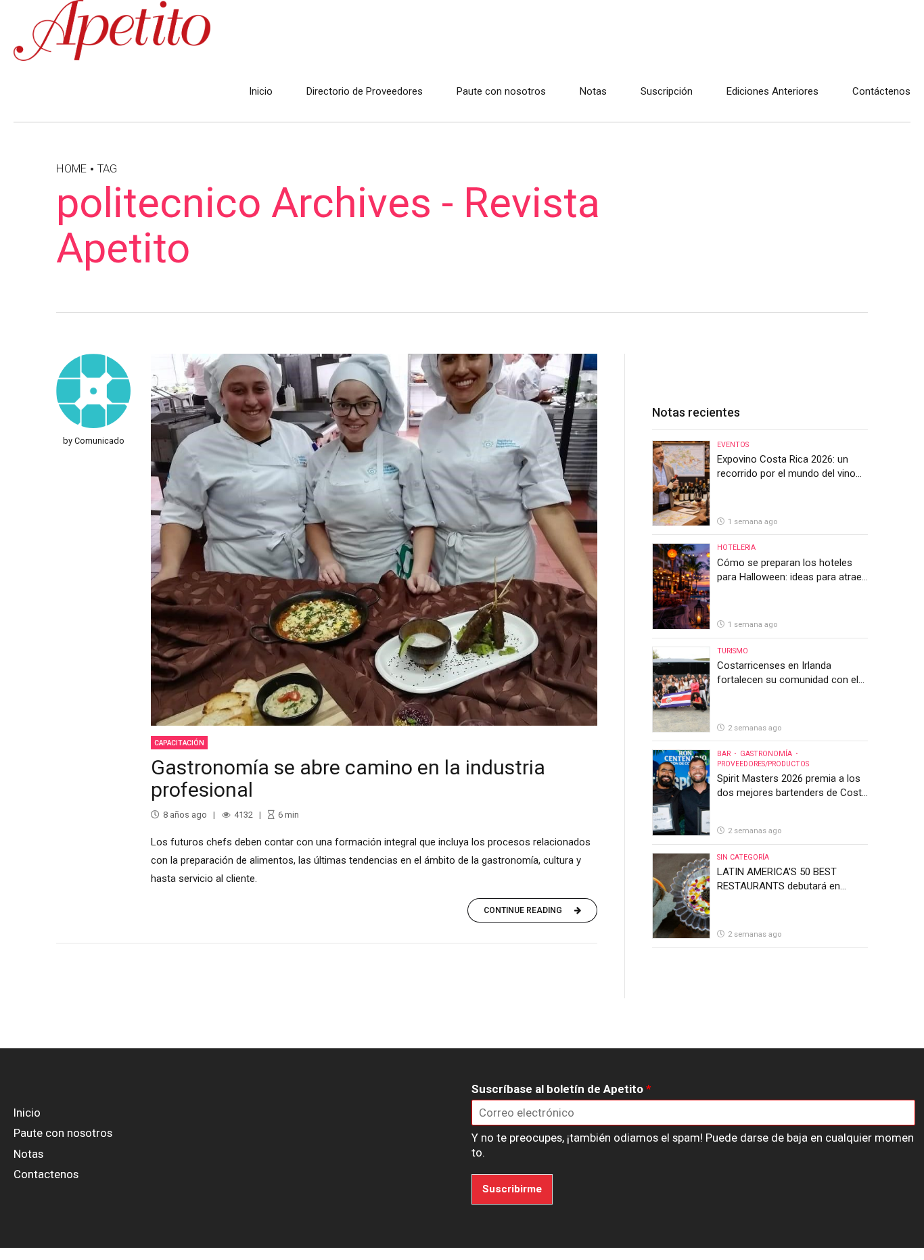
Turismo (732, 651)
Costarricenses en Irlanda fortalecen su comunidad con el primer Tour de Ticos (787, 679)
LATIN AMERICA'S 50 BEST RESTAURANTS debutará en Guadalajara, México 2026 (778, 886)
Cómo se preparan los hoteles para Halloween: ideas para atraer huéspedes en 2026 (791, 577)
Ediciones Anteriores (772, 91)
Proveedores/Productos (763, 764)
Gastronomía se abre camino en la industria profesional (348, 778)
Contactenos (46, 1174)
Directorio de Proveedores (364, 91)
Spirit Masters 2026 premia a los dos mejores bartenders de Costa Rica (792, 792)
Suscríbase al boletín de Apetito (561, 1089)
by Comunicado (93, 441)
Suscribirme (512, 1189)
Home (71, 168)
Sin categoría (743, 857)
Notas (593, 91)
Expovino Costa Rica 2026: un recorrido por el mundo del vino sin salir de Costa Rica (786, 473)
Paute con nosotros (501, 91)
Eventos (733, 444)
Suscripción (667, 91)
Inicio (261, 91)
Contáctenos (881, 91)
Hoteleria (736, 547)
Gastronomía (766, 753)
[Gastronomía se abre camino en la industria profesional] (374, 540)
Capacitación (179, 743)
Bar (724, 753)
